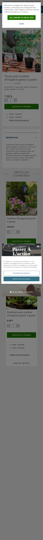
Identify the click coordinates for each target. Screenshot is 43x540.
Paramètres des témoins (21, 273)
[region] (21, 270)
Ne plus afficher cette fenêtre (22, 292)
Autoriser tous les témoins (21, 279)
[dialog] (21, 15)
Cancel (21, 23)
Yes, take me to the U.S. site (21, 17)
